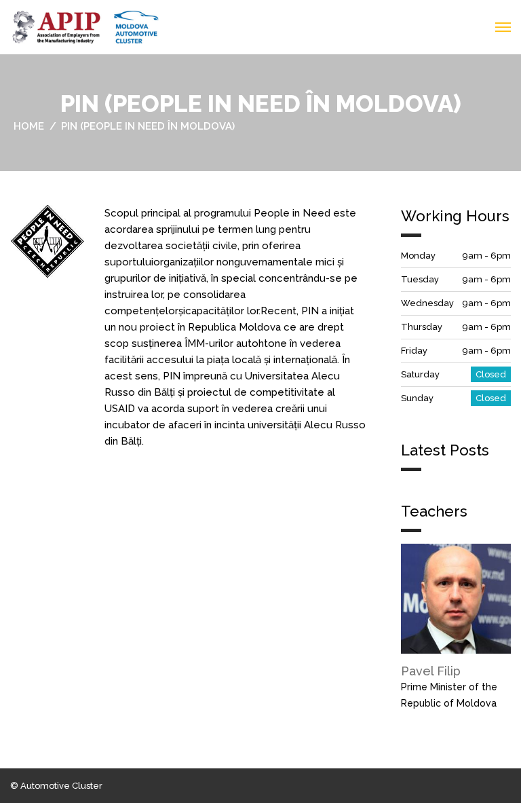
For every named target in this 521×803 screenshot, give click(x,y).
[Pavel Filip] (456, 598)
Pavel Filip (431, 671)
